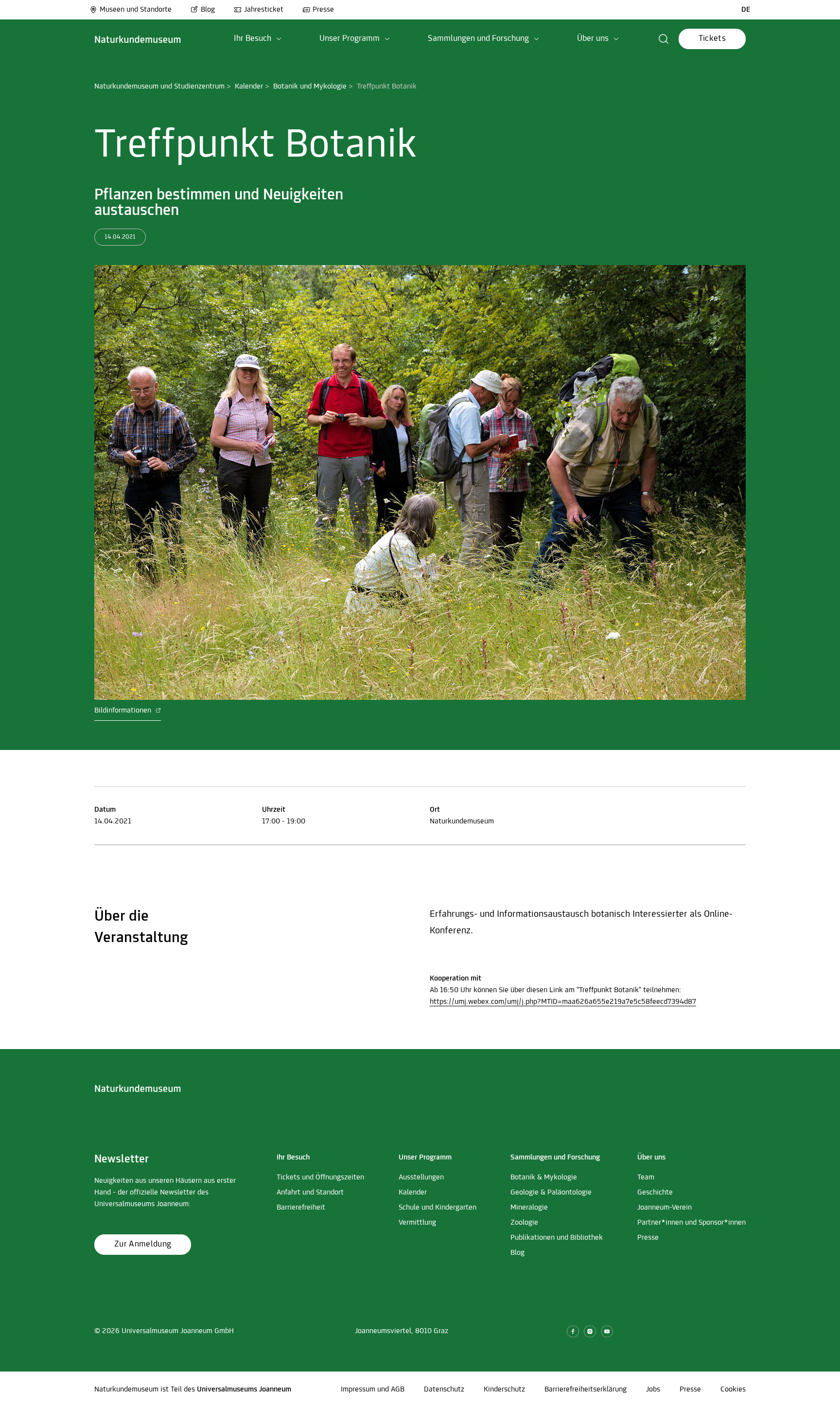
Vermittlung (417, 1223)
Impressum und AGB (372, 1389)
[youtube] (607, 1331)
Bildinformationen (123, 710)
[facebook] (573, 1331)
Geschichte (655, 1192)
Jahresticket (263, 10)
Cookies (733, 1389)
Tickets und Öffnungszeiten (320, 1177)
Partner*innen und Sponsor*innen (691, 1223)
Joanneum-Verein (664, 1208)
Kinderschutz (504, 1389)
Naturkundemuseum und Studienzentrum (159, 86)
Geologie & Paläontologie (551, 1192)
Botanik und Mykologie (310, 86)
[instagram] (590, 1331)
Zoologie (524, 1223)
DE (746, 10)
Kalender (249, 86)
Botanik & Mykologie (543, 1177)
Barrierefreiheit (301, 1208)
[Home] (137, 39)
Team (645, 1177)
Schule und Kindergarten (437, 1208)
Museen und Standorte (136, 10)
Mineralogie (529, 1208)
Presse (323, 10)
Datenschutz (444, 1389)
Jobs (653, 1389)
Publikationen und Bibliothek (556, 1238)
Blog (208, 10)
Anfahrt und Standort (310, 1192)
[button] (257, 39)
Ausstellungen (421, 1177)
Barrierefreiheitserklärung (585, 1389)
